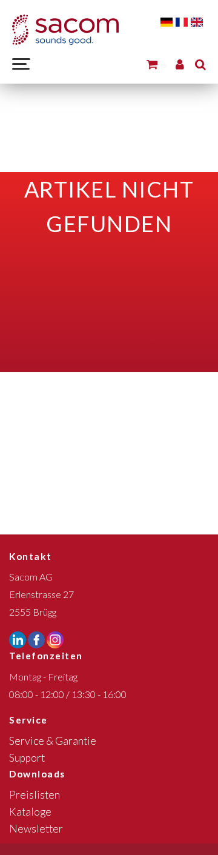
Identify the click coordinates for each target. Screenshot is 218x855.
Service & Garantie (52, 740)
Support (27, 757)
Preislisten (34, 794)
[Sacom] (65, 30)
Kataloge (30, 811)
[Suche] (200, 64)
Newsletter (36, 828)
